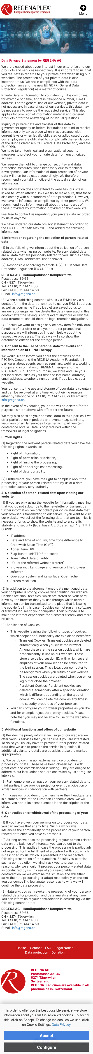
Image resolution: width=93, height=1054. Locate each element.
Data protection (36, 952)
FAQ (48, 948)
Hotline (21, 948)
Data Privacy (61, 1024)
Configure (46, 1047)
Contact (36, 948)
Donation (58, 952)
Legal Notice (64, 948)
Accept (46, 1035)
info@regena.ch (23, 294)
